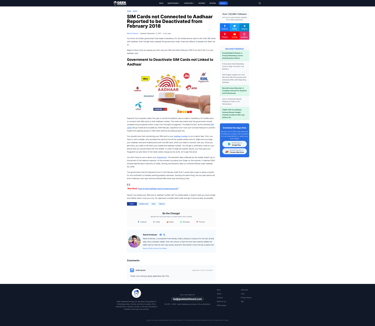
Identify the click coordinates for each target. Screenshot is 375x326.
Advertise (244, 290)
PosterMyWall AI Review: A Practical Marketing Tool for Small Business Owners (232, 55)
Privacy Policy (246, 298)
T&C (242, 301)
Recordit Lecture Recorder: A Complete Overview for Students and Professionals (234, 90)
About (219, 294)
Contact (220, 298)
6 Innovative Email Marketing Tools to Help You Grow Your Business (233, 66)
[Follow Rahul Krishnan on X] (164, 235)
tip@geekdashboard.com (187, 299)
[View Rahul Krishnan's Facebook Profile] (161, 235)
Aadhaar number (181, 136)
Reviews (213, 3)
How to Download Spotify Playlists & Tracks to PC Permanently (232, 101)
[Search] (260, 3)
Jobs (243, 294)
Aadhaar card (143, 204)
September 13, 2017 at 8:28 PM (202, 270)
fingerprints (162, 157)
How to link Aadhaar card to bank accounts (158, 188)
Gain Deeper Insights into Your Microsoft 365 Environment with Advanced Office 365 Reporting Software (234, 78)
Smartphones (173, 3)
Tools (222, 3)
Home (129, 11)
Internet (202, 3)
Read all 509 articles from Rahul (155, 248)
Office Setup (221, 305)
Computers (188, 3)
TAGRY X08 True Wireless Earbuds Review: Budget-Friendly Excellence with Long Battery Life (233, 113)
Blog (218, 290)
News (161, 3)
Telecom (161, 204)
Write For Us (221, 301)
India (153, 204)
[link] (161, 235)
